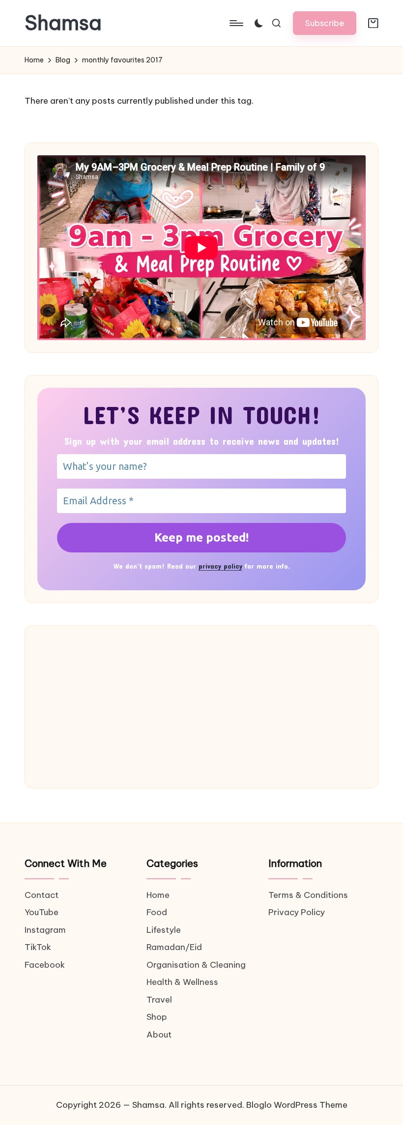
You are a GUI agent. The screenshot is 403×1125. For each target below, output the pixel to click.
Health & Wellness (182, 982)
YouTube (41, 912)
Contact (41, 895)
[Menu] (236, 23)
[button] (324, 22)
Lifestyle (163, 929)
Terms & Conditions (308, 895)
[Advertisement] (201, 707)
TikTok (38, 947)
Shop (156, 1016)
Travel (159, 999)
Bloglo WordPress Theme (296, 1104)
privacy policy (220, 566)
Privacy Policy (296, 912)
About (159, 1034)
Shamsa (63, 23)
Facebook (45, 964)
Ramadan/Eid (174, 947)
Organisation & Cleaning (196, 964)
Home (158, 895)
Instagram (45, 929)
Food (156, 912)
